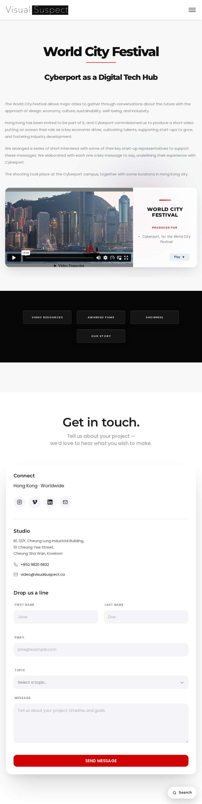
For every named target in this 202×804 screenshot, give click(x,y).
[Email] (65, 502)
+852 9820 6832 (35, 564)
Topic (20, 670)
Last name (114, 605)
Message (23, 698)
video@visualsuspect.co (43, 574)
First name (24, 605)
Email (20, 637)
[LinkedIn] (50, 502)
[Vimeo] (35, 502)
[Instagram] (19, 502)
